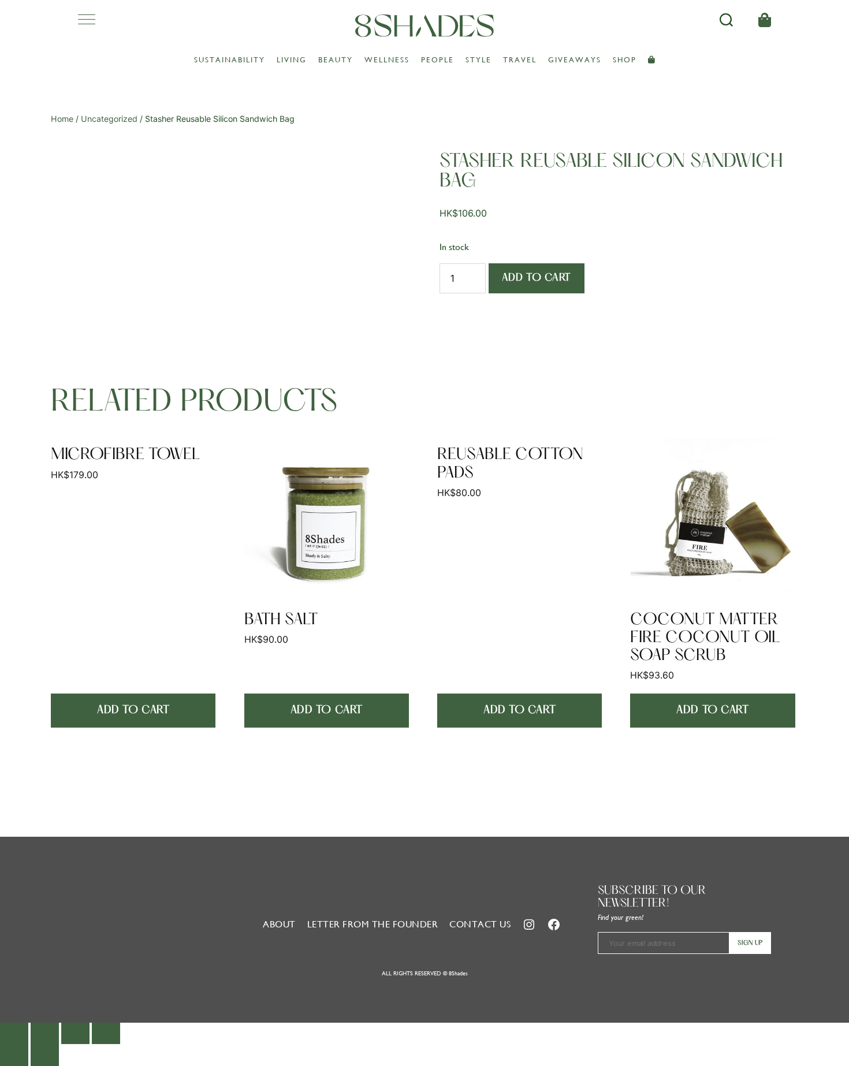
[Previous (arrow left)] (14, 1054)
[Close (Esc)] (14, 1033)
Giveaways (574, 59)
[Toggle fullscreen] (75, 1033)
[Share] (45, 1033)
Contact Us (480, 924)
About (279, 924)
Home (62, 119)
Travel (520, 59)
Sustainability (229, 59)
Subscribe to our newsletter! (652, 897)
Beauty (335, 59)
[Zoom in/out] (106, 1033)
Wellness (386, 59)
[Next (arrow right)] (45, 1054)
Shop (624, 59)
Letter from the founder (372, 924)
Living (292, 59)
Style (478, 59)
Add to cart (536, 278)
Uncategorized (109, 119)
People (437, 59)
